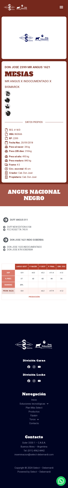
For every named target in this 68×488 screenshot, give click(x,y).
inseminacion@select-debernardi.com (34, 454)
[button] (61, 7)
